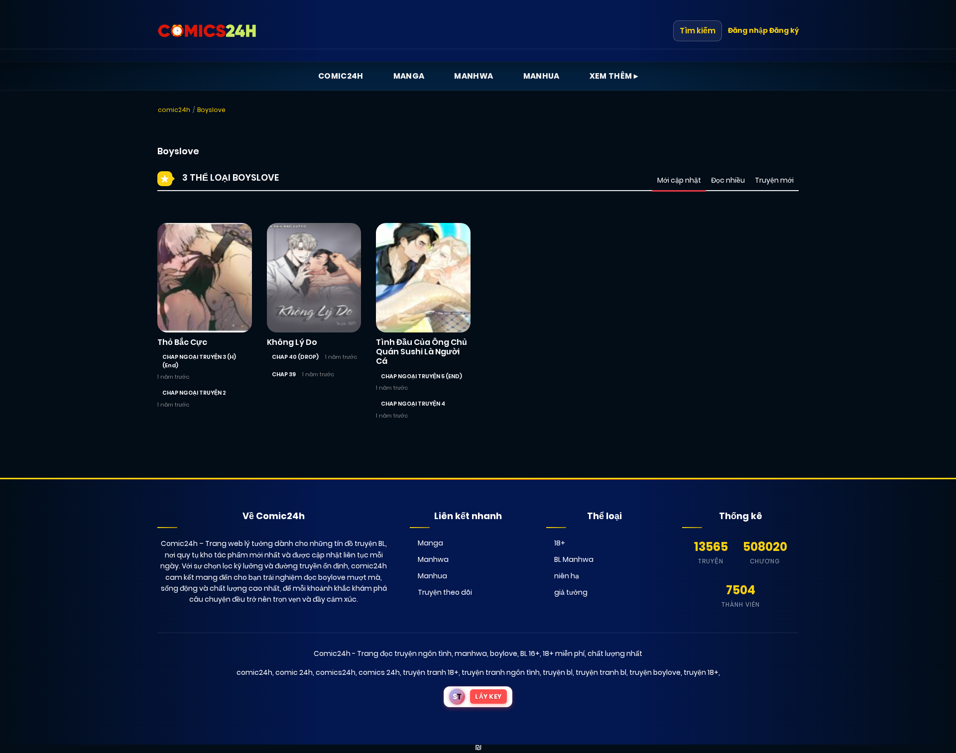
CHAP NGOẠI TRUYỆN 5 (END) (421, 376)
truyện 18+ (701, 672)
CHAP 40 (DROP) (295, 357)
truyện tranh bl (601, 672)
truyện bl (558, 672)
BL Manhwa (574, 559)
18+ (559, 543)
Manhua (541, 76)
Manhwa (473, 76)
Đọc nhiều (728, 180)
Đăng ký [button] (784, 30)
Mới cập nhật (679, 180)
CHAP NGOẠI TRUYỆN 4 (413, 404)
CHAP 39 (284, 374)
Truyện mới (774, 180)
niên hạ (566, 576)
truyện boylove (655, 672)
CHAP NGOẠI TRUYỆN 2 (194, 393)
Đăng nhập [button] (748, 30)
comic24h (174, 110)
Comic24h (340, 76)
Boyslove (211, 110)
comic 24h (294, 672)
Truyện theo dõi (445, 592)
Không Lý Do (292, 342)
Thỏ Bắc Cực (182, 342)
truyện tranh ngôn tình (501, 672)
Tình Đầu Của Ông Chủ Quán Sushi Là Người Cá (421, 351)
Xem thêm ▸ (614, 76)
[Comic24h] (207, 30)
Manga (409, 76)
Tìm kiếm (698, 30)
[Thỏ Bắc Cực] (204, 277)
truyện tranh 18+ (431, 672)
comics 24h (379, 672)
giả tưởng (571, 592)
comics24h (336, 672)
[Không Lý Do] (314, 277)
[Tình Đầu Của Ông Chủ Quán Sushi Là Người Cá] (423, 277)
